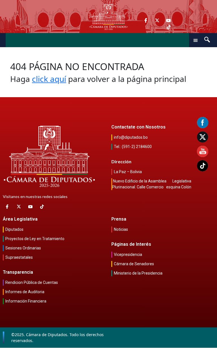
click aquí (49, 78)
